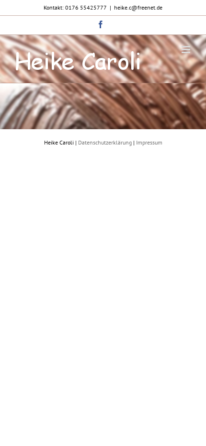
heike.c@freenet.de (138, 7)
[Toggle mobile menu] (187, 50)
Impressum (149, 142)
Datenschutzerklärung (105, 142)
